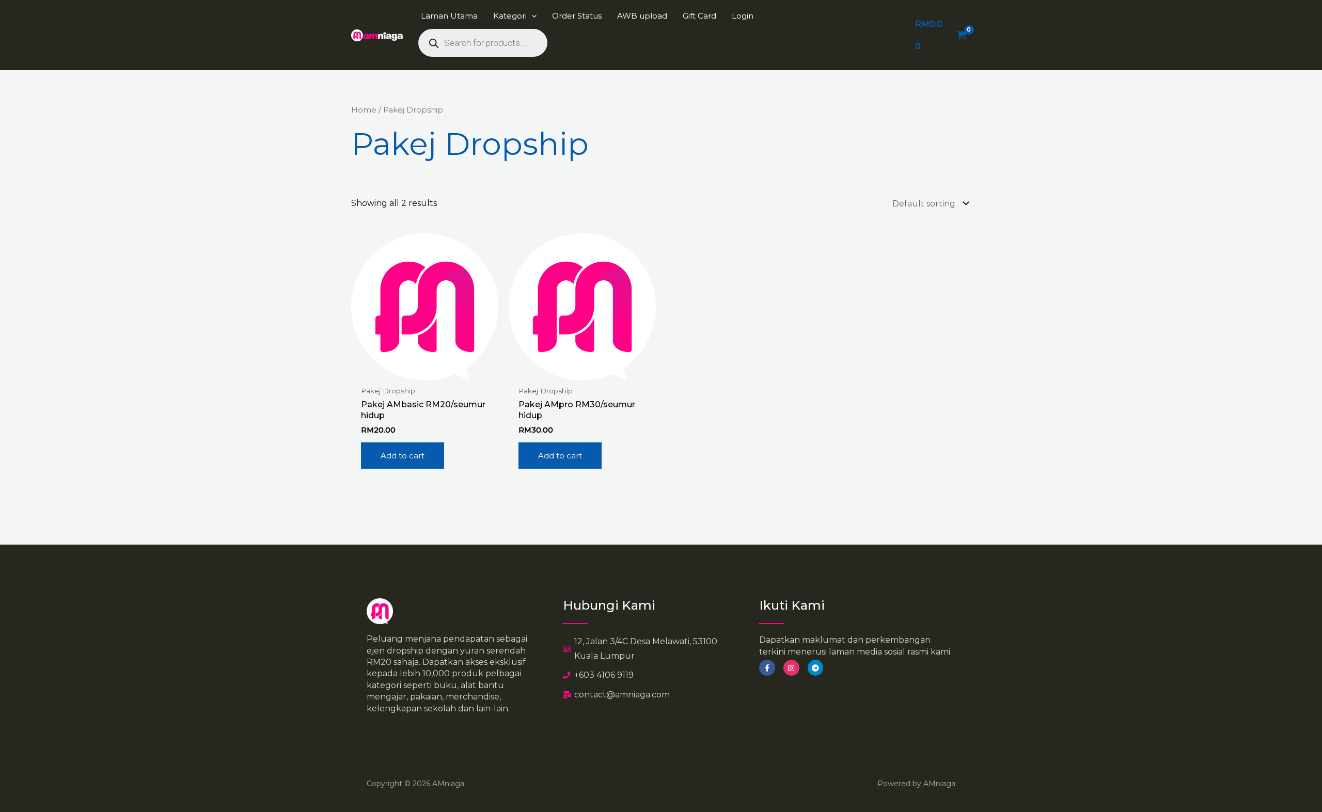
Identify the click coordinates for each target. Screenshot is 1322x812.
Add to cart (402, 455)
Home (363, 110)
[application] (532, 16)
